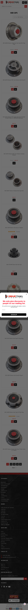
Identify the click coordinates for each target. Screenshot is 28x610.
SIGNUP (14, 314)
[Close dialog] (26, 294)
